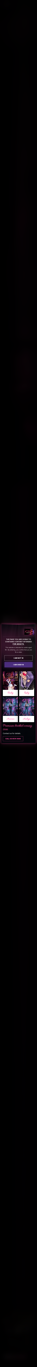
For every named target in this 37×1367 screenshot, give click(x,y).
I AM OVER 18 (18, 665)
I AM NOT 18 (18, 658)
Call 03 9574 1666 (13, 739)
